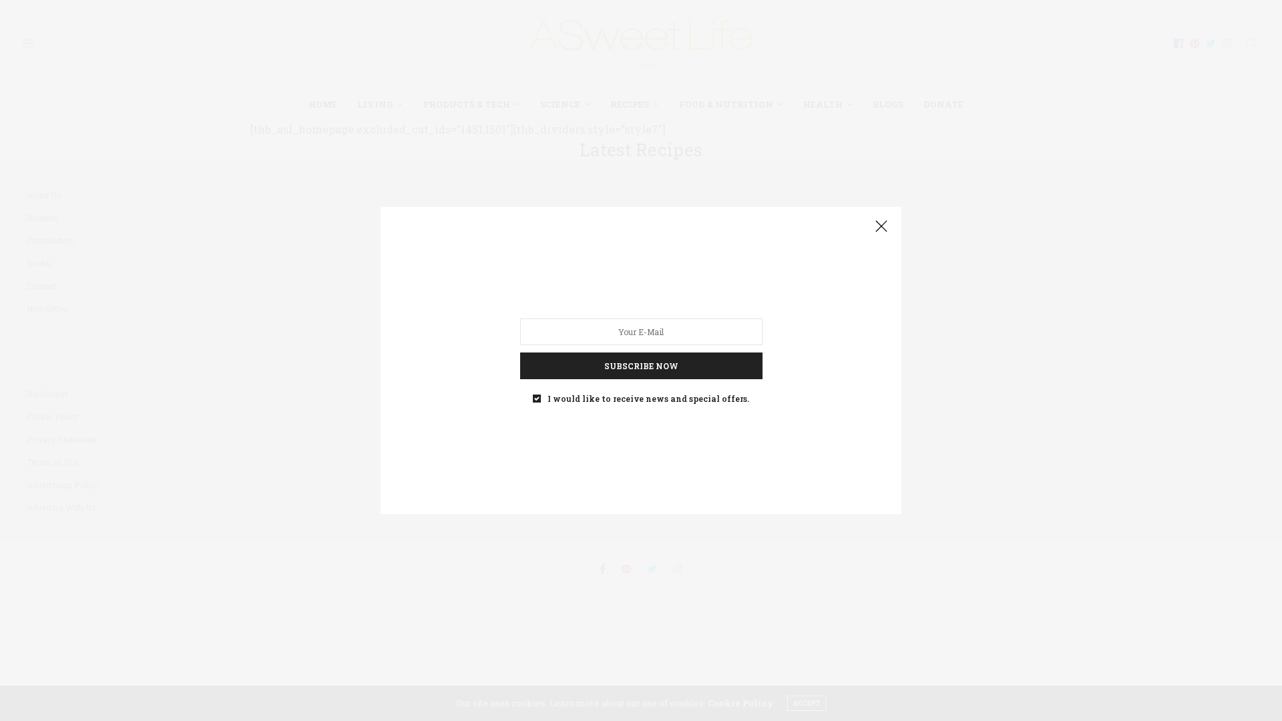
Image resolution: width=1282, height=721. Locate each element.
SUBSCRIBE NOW (641, 365)
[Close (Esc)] (881, 227)
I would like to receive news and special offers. (648, 399)
